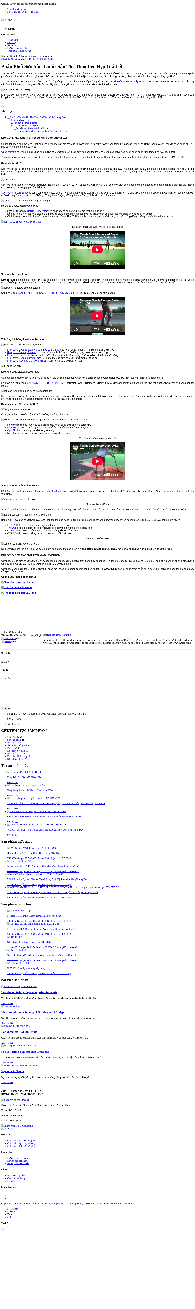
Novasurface (14, 427)
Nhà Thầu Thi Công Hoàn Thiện (23, 11)
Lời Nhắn (6, 678)
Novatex (11, 433)
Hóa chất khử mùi (16, 753)
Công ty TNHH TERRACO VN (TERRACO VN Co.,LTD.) (49, 293)
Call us (10, 1217)
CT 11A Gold (14, 525)
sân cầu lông (54, 635)
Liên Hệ (11, 1181)
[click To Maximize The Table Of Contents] (2, 103)
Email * (5, 661)
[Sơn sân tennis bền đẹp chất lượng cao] (19, 1045)
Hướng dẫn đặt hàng (17, 1160)
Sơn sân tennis (14, 740)
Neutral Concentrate (38, 211)
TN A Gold (12, 528)
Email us (11, 1211)
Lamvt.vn (127, 1203)
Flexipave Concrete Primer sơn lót (26, 358)
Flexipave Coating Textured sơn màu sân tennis (33, 349)
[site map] (6, 1128)
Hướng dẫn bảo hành (17, 1158)
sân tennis (66, 635)
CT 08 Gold (13, 530)
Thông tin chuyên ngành (19, 50)
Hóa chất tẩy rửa (15, 742)
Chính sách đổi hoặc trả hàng (21, 1146)
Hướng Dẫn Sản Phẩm (18, 48)
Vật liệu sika (13, 737)
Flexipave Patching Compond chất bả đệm (30, 360)
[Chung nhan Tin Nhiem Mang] (17, 1125)
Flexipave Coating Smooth (21, 352)
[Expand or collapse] (2, 106)
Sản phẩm (12, 45)
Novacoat (12, 425)
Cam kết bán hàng (16, 1178)
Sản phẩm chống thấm (18, 745)
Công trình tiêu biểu (17, 9)
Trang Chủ (12, 39)
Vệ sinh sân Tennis (12, 1071)
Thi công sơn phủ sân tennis (39, 58)
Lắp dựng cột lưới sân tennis (19, 1031)
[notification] (15, 1100)
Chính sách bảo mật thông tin (21, 1140)
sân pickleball (151, 171)
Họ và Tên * (7, 653)
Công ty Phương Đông (13, 152)
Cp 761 (11, 430)
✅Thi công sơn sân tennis (16, 587)
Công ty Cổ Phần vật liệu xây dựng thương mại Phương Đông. (53, 1203)
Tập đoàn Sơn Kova (62, 491)
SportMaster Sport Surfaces (16, 192)
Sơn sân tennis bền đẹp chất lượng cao (25, 1051)
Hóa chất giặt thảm (16, 751)
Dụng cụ (11, 748)
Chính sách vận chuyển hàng (21, 1143)
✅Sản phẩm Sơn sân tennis (17, 582)
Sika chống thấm (15, 759)
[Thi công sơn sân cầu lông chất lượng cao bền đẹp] (11, 1006)
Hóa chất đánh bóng (17, 756)
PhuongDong (8, 58)
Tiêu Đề (5, 670)
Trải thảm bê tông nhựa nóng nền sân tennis (29, 992)
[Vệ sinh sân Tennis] (19, 1065)
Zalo (9, 1214)
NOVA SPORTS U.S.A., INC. (44, 383)
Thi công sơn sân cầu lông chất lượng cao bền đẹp (32, 1012)
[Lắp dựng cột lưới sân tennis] (15, 1026)
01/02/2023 (20, 58)
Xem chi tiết (7, 1003)
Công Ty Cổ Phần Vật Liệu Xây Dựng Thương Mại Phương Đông (139, 81)
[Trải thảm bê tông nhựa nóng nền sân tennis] (19, 986)
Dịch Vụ (11, 42)
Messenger (12, 1209)
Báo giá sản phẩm (16, 1175)
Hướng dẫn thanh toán (18, 1163)
